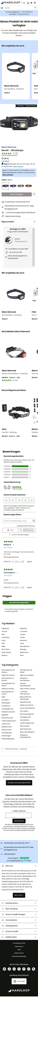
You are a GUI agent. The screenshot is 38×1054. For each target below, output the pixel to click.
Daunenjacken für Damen (8, 671)
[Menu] (2, 8)
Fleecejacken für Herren (8, 693)
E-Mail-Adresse (19, 811)
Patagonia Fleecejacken (25, 679)
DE (22, 3)
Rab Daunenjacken (27, 714)
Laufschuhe (6, 724)
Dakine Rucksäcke (26, 705)
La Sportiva (6, 637)
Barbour (4, 655)
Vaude (22, 637)
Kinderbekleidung (8, 739)
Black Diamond (9, 147)
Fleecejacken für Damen (8, 679)
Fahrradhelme (7, 733)
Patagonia (5, 628)
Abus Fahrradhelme (27, 732)
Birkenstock (24, 652)
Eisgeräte (5, 715)
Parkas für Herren (8, 688)
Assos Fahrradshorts (27, 708)
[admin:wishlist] (34, 194)
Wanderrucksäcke (8, 712)
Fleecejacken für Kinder (26, 671)
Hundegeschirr (25, 717)
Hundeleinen (24, 720)
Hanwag (23, 649)
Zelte (3, 697)
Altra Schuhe (24, 726)
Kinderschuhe (7, 730)
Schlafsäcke (6, 706)
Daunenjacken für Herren (8, 685)
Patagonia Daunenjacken (25, 736)
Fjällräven (23, 628)
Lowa (3, 640)
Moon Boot (6, 649)
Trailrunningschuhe (9, 721)
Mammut (23, 640)
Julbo (22, 643)
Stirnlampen (6, 703)
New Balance (25, 646)
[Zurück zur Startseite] (3, 749)
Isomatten (5, 700)
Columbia (23, 631)
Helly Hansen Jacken (27, 688)
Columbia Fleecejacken (25, 693)
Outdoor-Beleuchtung (11, 749)
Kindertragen (6, 736)
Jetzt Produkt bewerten (9, 155)
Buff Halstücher (25, 729)
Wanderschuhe (7, 718)
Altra (3, 643)
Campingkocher (7, 709)
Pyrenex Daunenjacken (25, 685)
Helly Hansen (6, 652)
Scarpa (22, 634)
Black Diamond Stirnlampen (25, 698)
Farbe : (7, 180)
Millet (3, 646)
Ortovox (4, 631)
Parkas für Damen (8, 675)
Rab (3, 634)
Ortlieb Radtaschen (27, 723)
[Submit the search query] (35, 8)
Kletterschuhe (7, 727)
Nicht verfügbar (16, 194)
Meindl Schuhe (25, 702)
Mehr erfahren (7, 175)
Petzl (21, 655)
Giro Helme (24, 711)
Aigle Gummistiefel (27, 675)
